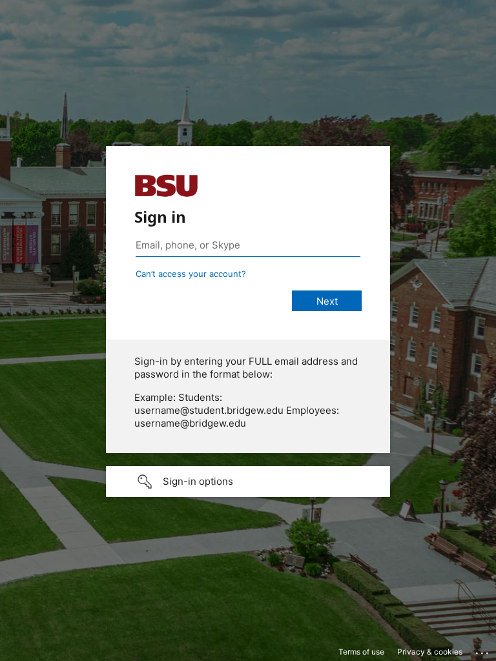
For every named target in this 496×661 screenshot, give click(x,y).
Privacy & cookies (429, 651)
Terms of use (361, 651)
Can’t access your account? (191, 274)
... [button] (483, 650)
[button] (248, 481)
